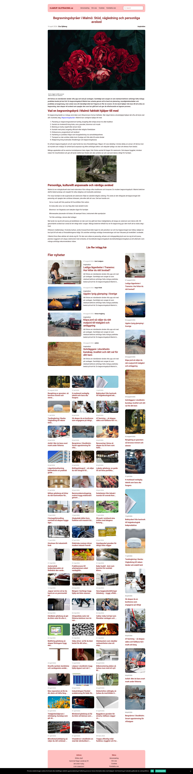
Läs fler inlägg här (96, 247)
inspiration (141, 26)
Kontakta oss (111, 8)
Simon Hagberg (100, 313)
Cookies (101, 8)
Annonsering (84, 8)
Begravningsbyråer (68, 118)
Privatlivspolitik (160, 771)
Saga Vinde (98, 287)
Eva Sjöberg (62, 26)
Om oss (94, 8)
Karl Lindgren (99, 261)
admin (97, 343)
